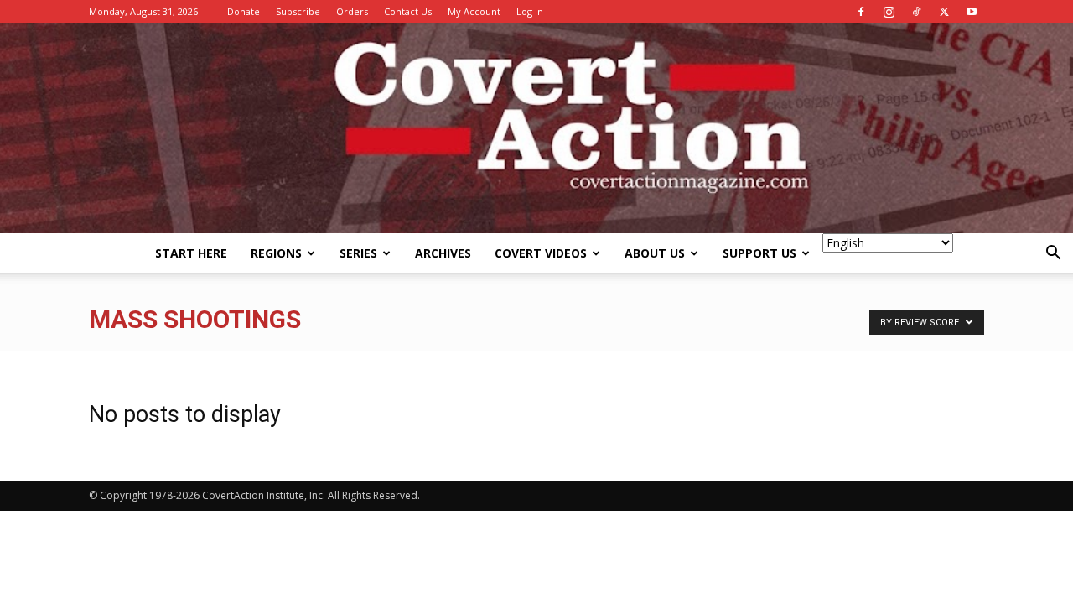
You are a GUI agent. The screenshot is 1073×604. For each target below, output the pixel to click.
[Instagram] (888, 11)
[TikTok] (916, 11)
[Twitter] (943, 11)
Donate (243, 11)
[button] (1053, 255)
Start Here (191, 253)
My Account (474, 11)
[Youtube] (971, 11)
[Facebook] (860, 11)
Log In (529, 11)
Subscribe (298, 11)
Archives (443, 253)
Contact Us (408, 11)
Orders (352, 11)
